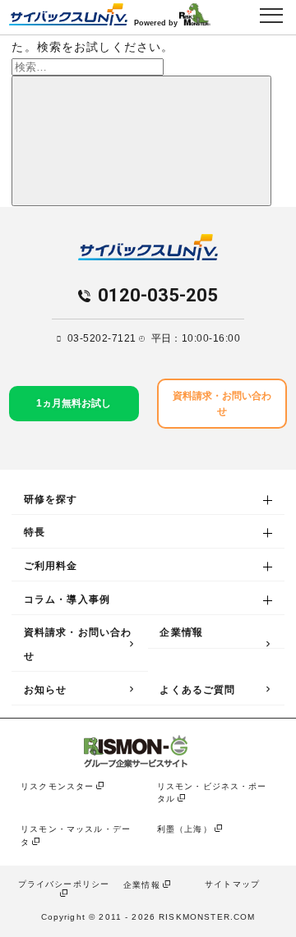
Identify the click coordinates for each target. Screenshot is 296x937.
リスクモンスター (57, 786)
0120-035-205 (158, 296)
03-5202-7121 (101, 338)
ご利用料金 (51, 566)
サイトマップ (232, 884)
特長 (34, 532)
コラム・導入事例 (67, 599)
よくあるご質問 (197, 690)
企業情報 (181, 632)
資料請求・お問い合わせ (78, 644)
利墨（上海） (184, 829)
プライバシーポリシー (64, 884)
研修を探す (51, 499)
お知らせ (45, 690)
